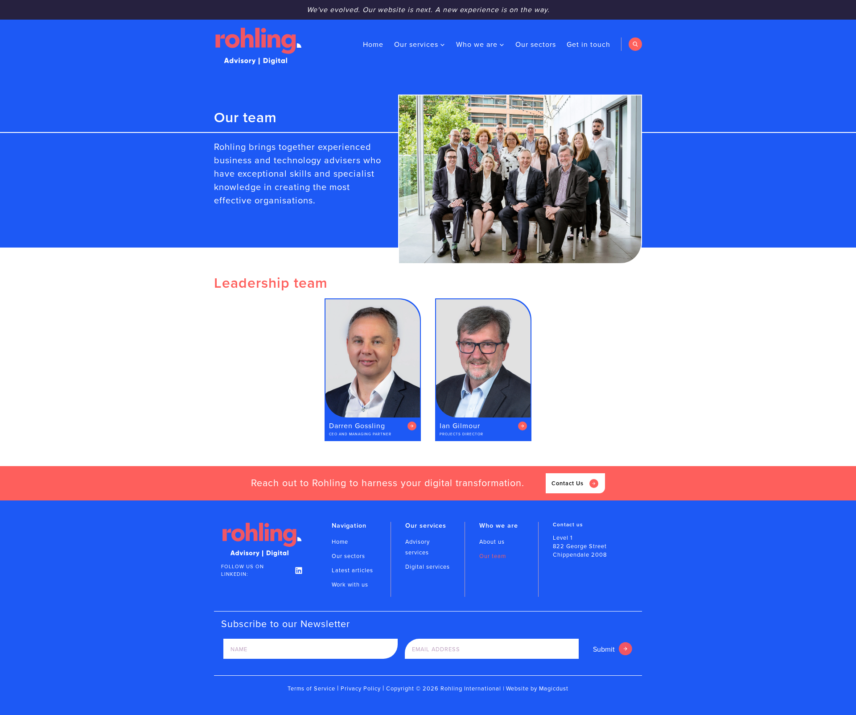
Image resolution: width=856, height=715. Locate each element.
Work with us (350, 584)
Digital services (427, 566)
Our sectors (535, 44)
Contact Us (567, 483)
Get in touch (588, 44)
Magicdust (553, 688)
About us (492, 541)
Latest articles (352, 570)
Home (373, 44)
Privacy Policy (361, 688)
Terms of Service (311, 688)
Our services (416, 44)
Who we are (477, 44)
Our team (492, 556)
